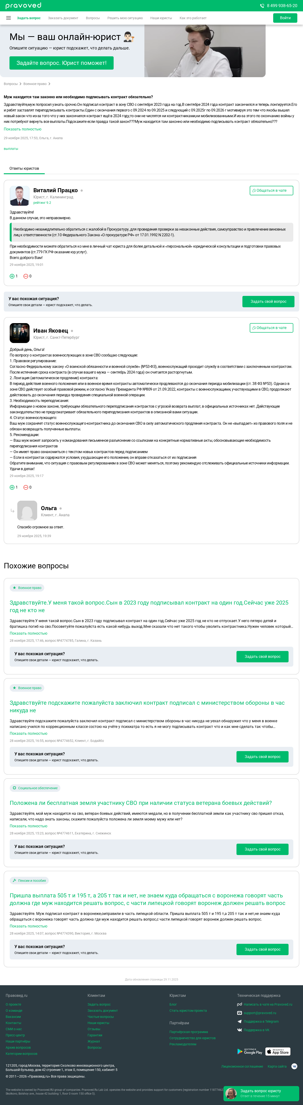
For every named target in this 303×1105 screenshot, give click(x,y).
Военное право (35, 84)
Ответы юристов (24, 168)
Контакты (13, 1023)
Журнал (94, 1041)
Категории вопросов (21, 1054)
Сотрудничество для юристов (192, 1038)
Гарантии (95, 1035)
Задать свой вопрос (268, 301)
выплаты (11, 149)
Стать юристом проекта (188, 1010)
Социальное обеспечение (38, 788)
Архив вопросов (18, 1047)
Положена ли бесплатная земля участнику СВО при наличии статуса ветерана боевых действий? (141, 803)
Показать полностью (28, 633)
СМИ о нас (14, 1029)
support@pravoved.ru (260, 1013)
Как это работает (193, 18)
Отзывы (94, 1029)
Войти (285, 18)
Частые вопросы (101, 1017)
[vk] (294, 1066)
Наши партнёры (18, 1041)
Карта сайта (277, 1066)
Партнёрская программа (188, 1032)
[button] (151, 117)
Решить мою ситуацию (125, 18)
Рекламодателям (182, 1044)
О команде (14, 1010)
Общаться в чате (271, 190)
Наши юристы (161, 18)
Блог (173, 1004)
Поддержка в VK (256, 1030)
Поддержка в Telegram (261, 1021)
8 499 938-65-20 (282, 5)
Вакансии (13, 1017)
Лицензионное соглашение (242, 1066)
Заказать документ (63, 18)
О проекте (13, 1004)
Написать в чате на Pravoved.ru (268, 1004)
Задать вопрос (28, 18)
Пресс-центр (15, 1035)
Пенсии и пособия (32, 880)
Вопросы (93, 18)
